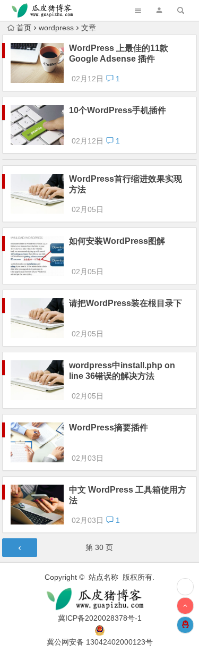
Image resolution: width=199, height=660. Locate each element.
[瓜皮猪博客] (99, 599)
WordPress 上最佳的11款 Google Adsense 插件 (118, 53)
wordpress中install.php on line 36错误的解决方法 (122, 370)
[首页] (185, 586)
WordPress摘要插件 (108, 427)
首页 (23, 27)
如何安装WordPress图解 (117, 241)
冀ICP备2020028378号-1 (100, 618)
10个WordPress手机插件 (117, 110)
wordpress (56, 27)
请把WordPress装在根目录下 (125, 303)
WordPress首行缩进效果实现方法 (125, 184)
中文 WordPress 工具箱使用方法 (127, 495)
